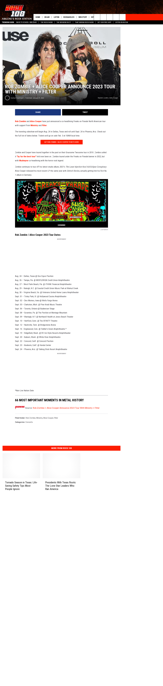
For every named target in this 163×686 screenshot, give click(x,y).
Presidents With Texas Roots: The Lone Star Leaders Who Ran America (60, 486)
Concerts (29, 422)
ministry (39, 418)
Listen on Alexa (121, 22)
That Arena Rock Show (84, 22)
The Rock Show (47, 22)
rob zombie (31, 418)
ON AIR (47, 17)
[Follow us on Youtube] (122, 17)
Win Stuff (83, 17)
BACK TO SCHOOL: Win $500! (26, 22)
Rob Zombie (20, 121)
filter (56, 418)
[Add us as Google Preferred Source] (103, 17)
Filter (44, 125)
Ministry (34, 125)
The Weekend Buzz (64, 22)
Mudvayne (23, 160)
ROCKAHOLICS (68, 17)
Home (38, 17)
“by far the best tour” (26, 156)
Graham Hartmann (17, 98)
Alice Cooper (36, 121)
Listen (56, 17)
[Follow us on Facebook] (110, 17)
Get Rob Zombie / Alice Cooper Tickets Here (61, 142)
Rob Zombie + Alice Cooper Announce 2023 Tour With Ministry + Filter (66, 408)
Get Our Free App (104, 22)
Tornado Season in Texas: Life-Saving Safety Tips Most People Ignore (21, 486)
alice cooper (48, 418)
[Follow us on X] (116, 17)
